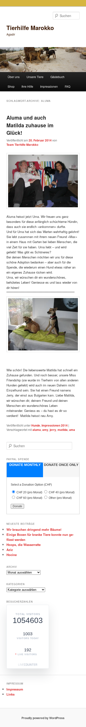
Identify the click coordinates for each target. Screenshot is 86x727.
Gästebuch (57, 77)
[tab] (25, 470)
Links (10, 694)
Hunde (35, 425)
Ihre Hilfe (27, 86)
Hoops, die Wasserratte (23, 544)
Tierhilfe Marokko (30, 28)
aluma (36, 430)
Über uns (14, 77)
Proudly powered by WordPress (43, 718)
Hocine (11, 554)
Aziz (9, 549)
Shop (11, 86)
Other (60, 498)
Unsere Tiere (35, 77)
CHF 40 (62, 492)
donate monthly (25, 465)
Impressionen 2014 (55, 425)
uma (72, 430)
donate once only (61, 465)
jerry (53, 430)
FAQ (67, 86)
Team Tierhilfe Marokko (22, 144)
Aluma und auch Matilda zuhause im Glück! (30, 125)
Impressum (14, 689)
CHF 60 (29, 498)
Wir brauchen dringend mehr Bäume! (33, 529)
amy (45, 430)
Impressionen (49, 86)
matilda (63, 430)
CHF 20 (29, 492)
